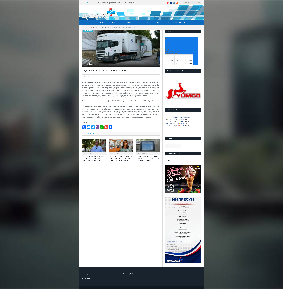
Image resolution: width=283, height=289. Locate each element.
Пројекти (128, 22)
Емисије (157, 22)
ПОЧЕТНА (101, 22)
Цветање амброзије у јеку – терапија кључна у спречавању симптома (94, 158)
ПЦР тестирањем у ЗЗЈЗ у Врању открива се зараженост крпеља (148, 158)
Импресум (85, 274)
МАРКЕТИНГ (86, 278)
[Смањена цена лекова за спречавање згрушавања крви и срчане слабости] (121, 146)
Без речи (144, 22)
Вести (113, 22)
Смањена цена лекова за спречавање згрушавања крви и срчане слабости (121, 158)
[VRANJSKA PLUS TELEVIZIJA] (98, 12)
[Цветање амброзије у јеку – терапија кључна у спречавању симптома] (94, 146)
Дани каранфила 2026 (176, 22)
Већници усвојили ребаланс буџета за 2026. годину (115, 3)
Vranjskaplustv (128, 274)
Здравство (88, 31)
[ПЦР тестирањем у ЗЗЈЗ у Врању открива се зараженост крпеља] (148, 146)
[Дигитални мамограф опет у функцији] (121, 48)
